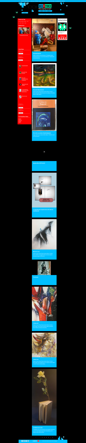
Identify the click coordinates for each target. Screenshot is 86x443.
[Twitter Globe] (61, 38)
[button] (21, 53)
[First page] (36, 437)
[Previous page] (38, 437)
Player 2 (20, 122)
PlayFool (20, 118)
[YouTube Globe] (65, 38)
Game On (20, 119)
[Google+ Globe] (63, 38)
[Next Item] (28, 30)
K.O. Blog (20, 121)
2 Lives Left (20, 120)
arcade (20, 21)
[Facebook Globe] (59, 38)
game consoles (23, 21)
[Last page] (53, 437)
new (27, 21)
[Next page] (50, 437)
